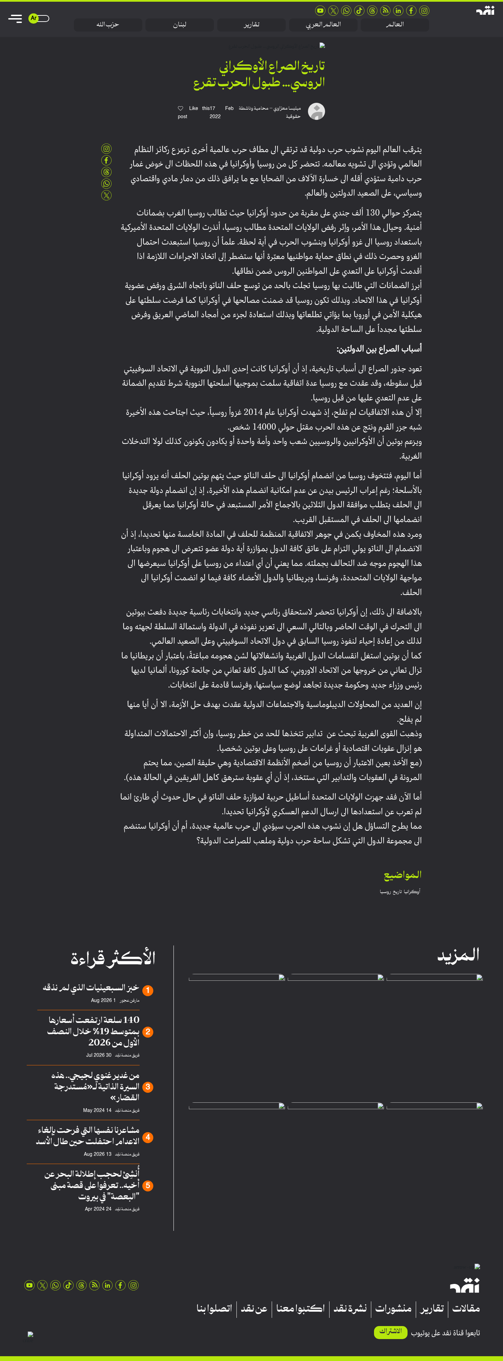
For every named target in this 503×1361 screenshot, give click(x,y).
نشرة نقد (350, 1309)
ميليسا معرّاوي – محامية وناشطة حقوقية (270, 112)
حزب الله (107, 24)
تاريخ (397, 892)
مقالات (466, 1309)
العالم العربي (323, 24)
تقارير (251, 24)
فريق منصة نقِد (127, 1055)
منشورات (393, 1309)
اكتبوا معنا (300, 1309)
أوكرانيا (412, 892)
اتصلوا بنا (214, 1309)
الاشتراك (390, 1331)
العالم (395, 24)
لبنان (179, 24)
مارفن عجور (129, 1000)
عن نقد (254, 1309)
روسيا (385, 892)
